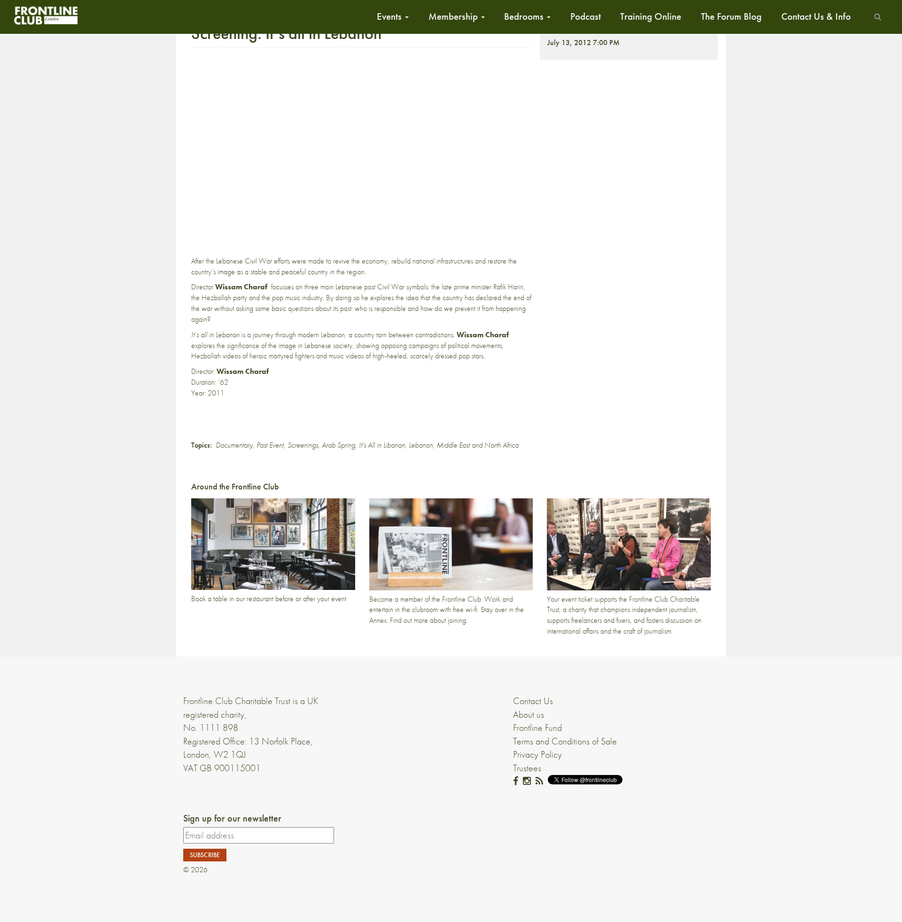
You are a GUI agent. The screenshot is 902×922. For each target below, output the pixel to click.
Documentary (234, 445)
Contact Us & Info (816, 16)
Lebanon (421, 445)
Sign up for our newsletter (232, 818)
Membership (454, 16)
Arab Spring (338, 445)
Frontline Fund (537, 727)
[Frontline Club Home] (46, 15)
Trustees (527, 768)
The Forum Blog (731, 16)
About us (528, 714)
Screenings (303, 445)
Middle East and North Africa (477, 445)
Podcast (585, 16)
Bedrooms (525, 16)
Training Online (650, 16)
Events (390, 16)
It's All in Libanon (382, 445)
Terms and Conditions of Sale (565, 741)
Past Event (270, 445)
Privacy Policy (537, 754)
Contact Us (533, 701)
